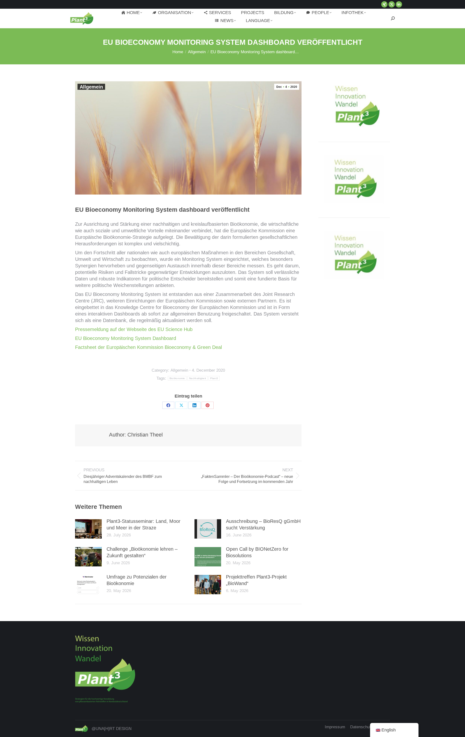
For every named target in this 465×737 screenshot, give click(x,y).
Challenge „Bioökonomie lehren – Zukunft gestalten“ (142, 552)
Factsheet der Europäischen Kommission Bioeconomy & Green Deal (148, 347)
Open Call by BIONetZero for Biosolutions (257, 552)
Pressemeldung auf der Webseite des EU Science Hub (134, 329)
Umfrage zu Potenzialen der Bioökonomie (137, 580)
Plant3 (214, 378)
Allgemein (91, 87)
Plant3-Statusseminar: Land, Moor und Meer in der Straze (143, 524)
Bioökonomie (177, 378)
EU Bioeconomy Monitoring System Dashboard (125, 338)
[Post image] (88, 529)
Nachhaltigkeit (197, 378)
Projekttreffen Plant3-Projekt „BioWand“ (256, 580)
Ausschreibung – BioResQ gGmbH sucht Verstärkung (263, 524)
